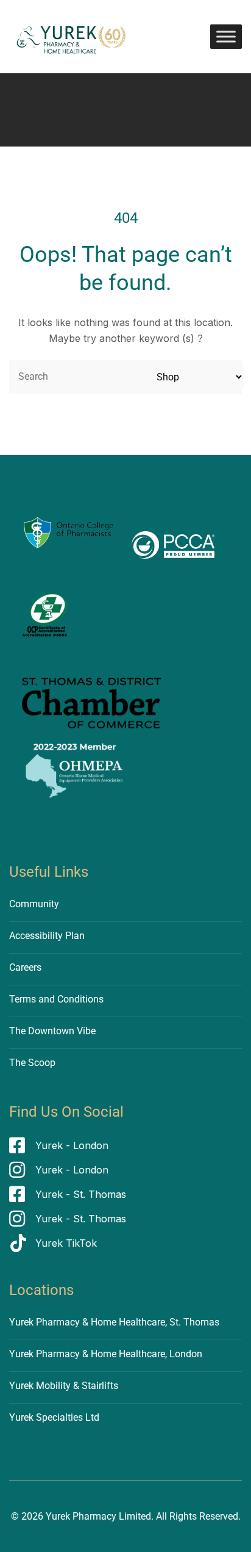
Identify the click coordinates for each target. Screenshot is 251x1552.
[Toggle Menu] (226, 36)
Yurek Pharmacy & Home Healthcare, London (105, 1354)
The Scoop (32, 1062)
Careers (25, 967)
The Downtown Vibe (52, 1031)
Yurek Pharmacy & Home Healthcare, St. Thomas (114, 1322)
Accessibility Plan (47, 935)
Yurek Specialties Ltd (54, 1417)
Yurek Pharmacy (81, 1516)
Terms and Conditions (56, 999)
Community (34, 904)
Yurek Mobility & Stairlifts (63, 1385)
